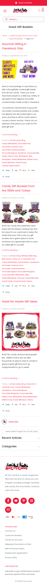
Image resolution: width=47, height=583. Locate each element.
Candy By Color (29, 259)
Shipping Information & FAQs (18, 544)
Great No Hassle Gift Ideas (19, 301)
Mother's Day (32, 159)
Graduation (6, 159)
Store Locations (25, 3)
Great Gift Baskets (21, 27)
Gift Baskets (23, 156)
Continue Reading (10, 134)
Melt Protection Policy (14, 548)
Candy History (23, 262)
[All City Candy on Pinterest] (24, 501)
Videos (29, 281)
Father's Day (13, 156)
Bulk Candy (6, 259)
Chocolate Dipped (9, 153)
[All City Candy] (17, 470)
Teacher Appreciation (11, 165)
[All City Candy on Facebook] (8, 501)
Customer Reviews (13, 535)
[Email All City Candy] (8, 510)
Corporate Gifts (33, 153)
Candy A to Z (17, 259)
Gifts (30, 156)
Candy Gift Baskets (9, 143)
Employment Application (16, 553)
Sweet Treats (21, 162)
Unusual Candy (19, 281)
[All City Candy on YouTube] (16, 501)
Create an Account (13, 540)
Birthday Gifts (27, 256)
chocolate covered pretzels (13, 150)
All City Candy (15, 140)
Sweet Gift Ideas (8, 162)
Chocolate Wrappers (26, 271)
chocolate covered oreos (12, 146)
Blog (23, 140)
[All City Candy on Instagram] (31, 501)
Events (4, 156)
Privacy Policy (11, 557)
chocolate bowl (24, 143)
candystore (34, 262)
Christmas (22, 153)
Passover (21, 278)
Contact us (10, 531)
